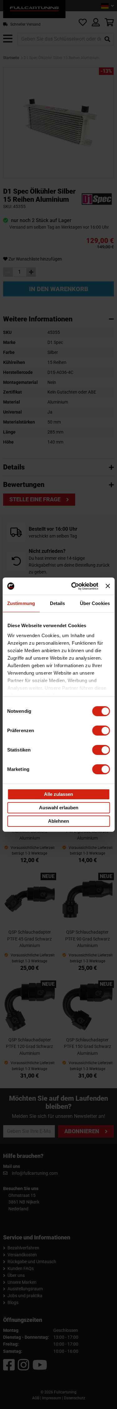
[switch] (101, 731)
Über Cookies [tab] (95, 603)
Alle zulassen (58, 794)
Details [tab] (57, 603)
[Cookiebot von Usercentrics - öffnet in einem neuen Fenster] (73, 586)
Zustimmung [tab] (21, 603)
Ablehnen (58, 821)
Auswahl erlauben (58, 807)
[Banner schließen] (107, 586)
